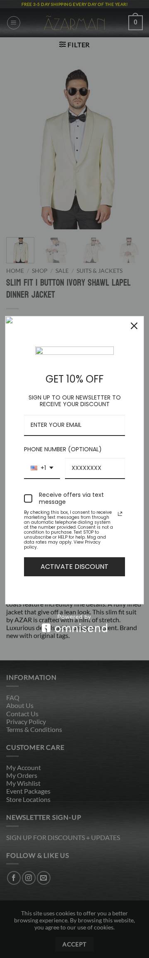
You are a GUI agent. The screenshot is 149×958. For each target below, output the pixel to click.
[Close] (134, 326)
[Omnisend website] (74, 623)
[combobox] (42, 468)
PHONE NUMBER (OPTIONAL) (63, 449)
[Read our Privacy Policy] (120, 514)
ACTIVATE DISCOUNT (74, 566)
